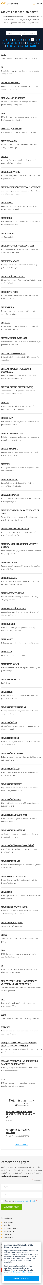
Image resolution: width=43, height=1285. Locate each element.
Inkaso (5, 402)
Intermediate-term (12, 593)
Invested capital (11, 679)
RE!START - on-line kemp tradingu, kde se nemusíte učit (20, 1114)
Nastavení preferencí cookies (23, 1272)
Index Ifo (6, 218)
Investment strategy (14, 876)
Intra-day (7, 639)
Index (4, 156)
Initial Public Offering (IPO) (17, 387)
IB (2, 67)
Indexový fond (9, 292)
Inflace (5, 322)
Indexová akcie (10, 261)
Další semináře (21, 1144)
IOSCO (4, 935)
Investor (6, 891)
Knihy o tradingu (9, 1222)
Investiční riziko (11, 799)
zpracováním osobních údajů (25, 1201)
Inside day (7, 418)
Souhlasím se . (21, 1201)
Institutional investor (15, 528)
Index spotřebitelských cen (17, 245)
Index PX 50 (7, 233)
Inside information (12, 433)
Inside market (9, 448)
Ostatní (33, 46)
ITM (3, 1079)
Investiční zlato (10, 861)
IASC (3, 54)
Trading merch (8, 1237)
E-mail (6, 1195)
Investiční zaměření (13, 830)
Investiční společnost (14, 814)
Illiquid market (10, 82)
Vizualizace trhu (9, 1231)
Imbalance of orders (13, 98)
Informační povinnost (14, 338)
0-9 (26, 46)
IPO (3, 950)
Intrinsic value (10, 664)
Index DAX (7, 202)
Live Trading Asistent (11, 1228)
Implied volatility (12, 128)
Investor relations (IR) (14, 907)
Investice (7, 692)
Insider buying (9, 479)
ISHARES (5, 1027)
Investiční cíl (9, 722)
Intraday (6, 651)
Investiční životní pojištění (17, 845)
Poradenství (8, 1234)
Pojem (6, 1187)
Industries (7, 307)
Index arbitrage (10, 172)
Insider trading (10, 494)
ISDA (3, 1014)
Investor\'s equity (12, 922)
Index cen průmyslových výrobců (20, 187)
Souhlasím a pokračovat (21, 1278)
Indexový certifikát (13, 276)
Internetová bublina (13, 608)
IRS (3, 999)
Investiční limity (11, 784)
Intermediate (9, 577)
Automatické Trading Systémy (18, 1131)
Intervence (8, 624)
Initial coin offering (13, 353)
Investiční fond (10, 738)
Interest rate (9, 562)
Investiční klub (10, 768)
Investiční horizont (13, 753)
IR (2, 965)
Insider (5, 464)
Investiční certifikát (13, 707)
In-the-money (9, 141)
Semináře (7, 1225)
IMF (3, 113)
